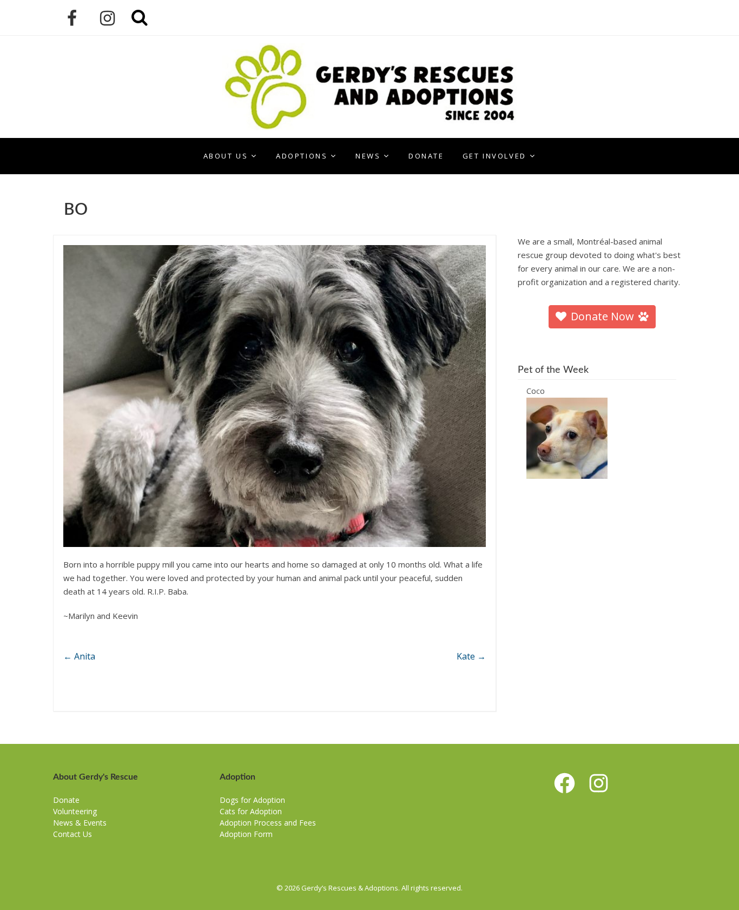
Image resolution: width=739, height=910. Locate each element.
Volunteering (75, 811)
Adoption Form (246, 834)
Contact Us (72, 834)
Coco (535, 390)
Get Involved (494, 156)
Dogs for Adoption (252, 800)
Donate (426, 156)
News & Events (80, 822)
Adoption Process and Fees (268, 822)
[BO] (274, 396)
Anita (79, 656)
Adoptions (301, 156)
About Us (225, 156)
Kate (471, 656)
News (367, 156)
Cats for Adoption (251, 811)
